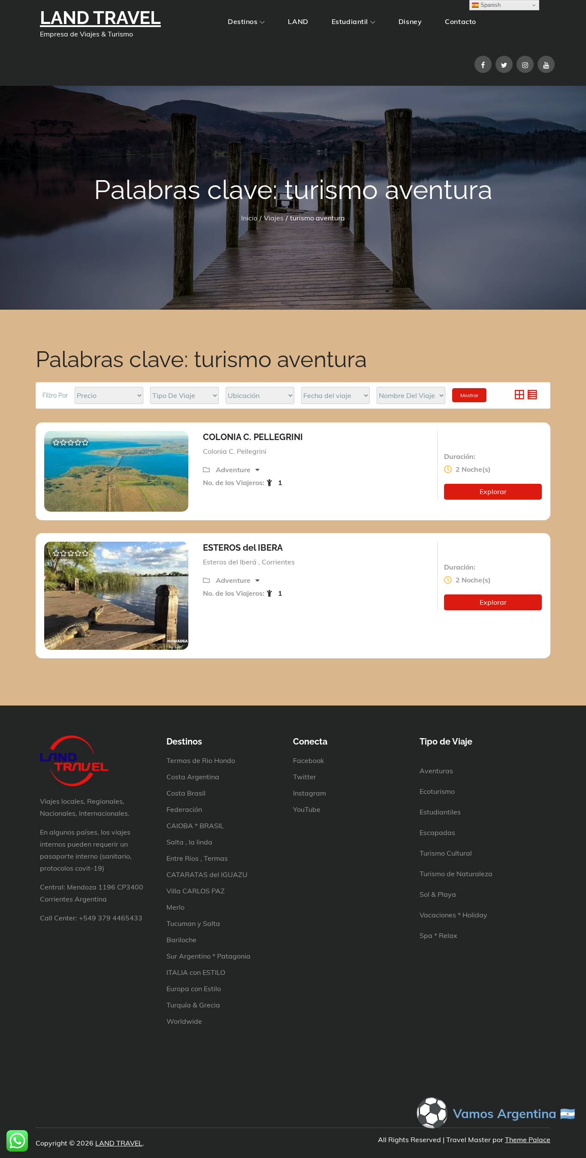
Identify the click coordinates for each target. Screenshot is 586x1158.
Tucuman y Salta (193, 923)
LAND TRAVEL (100, 17)
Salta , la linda (189, 842)
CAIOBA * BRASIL (195, 825)
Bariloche (181, 939)
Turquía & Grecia (193, 1005)
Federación (184, 809)
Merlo (175, 907)
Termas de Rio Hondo (200, 760)
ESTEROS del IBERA (243, 548)
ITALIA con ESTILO (195, 972)
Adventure (234, 469)
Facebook (308, 760)
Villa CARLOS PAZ (195, 891)
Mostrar (469, 395)
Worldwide (184, 1021)
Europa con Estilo (193, 988)
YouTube (306, 809)
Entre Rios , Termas (197, 858)
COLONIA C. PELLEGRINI (253, 437)
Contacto (460, 21)
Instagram (309, 793)
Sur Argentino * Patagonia (208, 956)
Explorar (493, 491)
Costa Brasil (185, 793)
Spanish (490, 5)
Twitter (304, 776)
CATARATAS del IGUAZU (207, 874)
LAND (298, 21)
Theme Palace (527, 1139)
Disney (410, 21)
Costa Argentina (192, 776)
